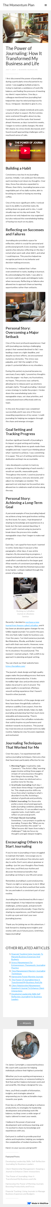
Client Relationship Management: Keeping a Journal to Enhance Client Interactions (25, 1170)
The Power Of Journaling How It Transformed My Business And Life (26, 981)
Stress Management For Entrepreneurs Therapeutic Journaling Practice (28, 965)
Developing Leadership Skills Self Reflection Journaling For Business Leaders (26, 996)
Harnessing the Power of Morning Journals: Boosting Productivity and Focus (25, 1185)
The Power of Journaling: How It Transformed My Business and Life (21, 1177)
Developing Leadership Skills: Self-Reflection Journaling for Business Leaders (25, 1162)
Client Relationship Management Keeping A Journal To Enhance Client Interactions (27, 988)
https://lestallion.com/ (15, 666)
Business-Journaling (28, 69)
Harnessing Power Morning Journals (27, 976)
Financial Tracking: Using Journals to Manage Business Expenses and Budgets (25, 1192)
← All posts (25, 1023)
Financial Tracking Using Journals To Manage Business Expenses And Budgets (27, 957)
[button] (46, 5)
